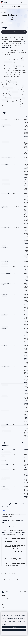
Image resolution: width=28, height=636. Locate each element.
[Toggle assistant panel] (24, 2)
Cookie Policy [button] (22, 621)
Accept (14, 627)
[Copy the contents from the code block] (22, 32)
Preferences (14, 633)
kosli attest (4, 12)
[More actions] (26, 2)
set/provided (20, 534)
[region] (14, 277)
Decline (14, 630)
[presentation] (14, 32)
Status (3, 601)
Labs (3, 607)
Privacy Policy (5, 598)
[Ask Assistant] (24, 32)
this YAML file (6, 520)
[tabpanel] (14, 518)
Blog (3, 610)
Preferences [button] (4, 624)
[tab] (3, 510)
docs (25, 177)
